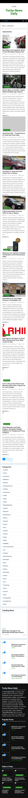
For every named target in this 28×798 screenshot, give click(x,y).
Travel (4, 594)
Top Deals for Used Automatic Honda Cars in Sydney (12, 172)
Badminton (6, 479)
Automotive (6, 476)
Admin (5, 54)
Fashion (5, 518)
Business (5, 482)
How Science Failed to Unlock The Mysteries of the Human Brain (18, 656)
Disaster (5, 508)
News (4, 562)
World (4, 604)
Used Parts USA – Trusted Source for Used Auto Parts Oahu (13, 134)
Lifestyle (5, 553)
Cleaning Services (7, 486)
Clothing (5, 489)
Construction (6, 492)
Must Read (6, 559)
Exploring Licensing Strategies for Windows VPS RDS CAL (19, 792)
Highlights (5, 543)
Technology (6, 585)
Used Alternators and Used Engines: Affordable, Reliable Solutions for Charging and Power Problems (13, 430)
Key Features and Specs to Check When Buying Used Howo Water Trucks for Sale (13, 340)
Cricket (5, 495)
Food (4, 527)
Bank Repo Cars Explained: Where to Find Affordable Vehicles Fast (13, 51)
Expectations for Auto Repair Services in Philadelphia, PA (12, 299)
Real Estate (6, 572)
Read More (5, 74)
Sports (5, 578)
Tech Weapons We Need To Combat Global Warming (18, 676)
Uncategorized (7, 601)
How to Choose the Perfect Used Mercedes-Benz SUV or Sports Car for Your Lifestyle (13, 385)
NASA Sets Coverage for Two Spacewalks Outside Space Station (13, 631)
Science (5, 575)
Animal (5, 473)
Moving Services (7, 556)
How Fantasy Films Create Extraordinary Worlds (20, 779)
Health (5, 540)
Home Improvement (8, 546)
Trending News (7, 598)
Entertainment (6, 514)
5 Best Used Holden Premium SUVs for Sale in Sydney (12, 212)
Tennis (5, 588)
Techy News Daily (14, 12)
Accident (5, 470)
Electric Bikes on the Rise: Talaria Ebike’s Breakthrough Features (13, 91)
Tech (4, 582)
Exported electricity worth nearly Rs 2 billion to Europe (18, 666)
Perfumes (5, 566)
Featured (5, 521)
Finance (5, 524)
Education (5, 511)
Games (5, 537)
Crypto (5, 498)
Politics (5, 569)
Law (4, 550)
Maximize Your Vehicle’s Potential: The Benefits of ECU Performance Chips (13, 254)
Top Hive (5, 591)
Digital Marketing (7, 505)
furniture (5, 534)
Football (5, 530)
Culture (5, 502)
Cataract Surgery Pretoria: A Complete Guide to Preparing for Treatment (7, 779)
